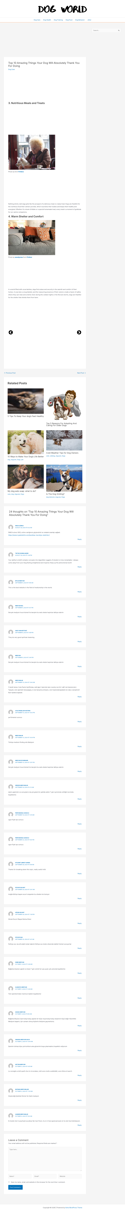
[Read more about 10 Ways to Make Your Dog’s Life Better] (26, 442)
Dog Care (37, 20)
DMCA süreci (19, 525)
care (9, 494)
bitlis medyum (20, 581)
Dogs (18, 459)
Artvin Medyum (20, 1064)
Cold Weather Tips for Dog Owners (62, 453)
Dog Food (69, 20)
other (89, 20)
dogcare (13, 459)
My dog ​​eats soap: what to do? (22, 491)
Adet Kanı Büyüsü (21, 630)
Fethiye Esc (19, 937)
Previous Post (10, 373)
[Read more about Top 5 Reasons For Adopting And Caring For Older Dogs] (64, 405)
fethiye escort (20, 887)
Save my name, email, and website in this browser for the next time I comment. (38, 1182)
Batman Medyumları (22, 1089)
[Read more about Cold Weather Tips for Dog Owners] (64, 440)
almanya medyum (21, 987)
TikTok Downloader (21, 553)
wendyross (19, 257)
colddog (52, 456)
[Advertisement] (45, 42)
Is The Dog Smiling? (55, 494)
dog (9, 459)
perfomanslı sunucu (22, 813)
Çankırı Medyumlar (21, 1114)
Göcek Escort (19, 912)
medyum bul (19, 605)
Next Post (81, 373)
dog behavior (50, 497)
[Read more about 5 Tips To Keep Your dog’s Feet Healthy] (26, 401)
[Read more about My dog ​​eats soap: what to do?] (26, 476)
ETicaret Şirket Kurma (22, 862)
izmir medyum (19, 962)
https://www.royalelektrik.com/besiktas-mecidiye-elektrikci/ (29, 535)
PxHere (21, 172)
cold (47, 456)
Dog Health (47, 20)
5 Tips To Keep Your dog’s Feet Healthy (26, 416)
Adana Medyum (20, 1012)
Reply (80, 539)
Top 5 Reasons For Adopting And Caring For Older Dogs (61, 424)
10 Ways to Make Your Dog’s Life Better (26, 456)
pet (22, 459)
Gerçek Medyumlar (21, 785)
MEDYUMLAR (19, 680)
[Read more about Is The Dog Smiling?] (64, 478)
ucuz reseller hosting (22, 710)
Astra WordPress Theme (73, 1208)
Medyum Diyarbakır (21, 760)
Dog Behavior (80, 20)
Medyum (18, 655)
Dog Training (58, 20)
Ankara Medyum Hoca (22, 1039)
